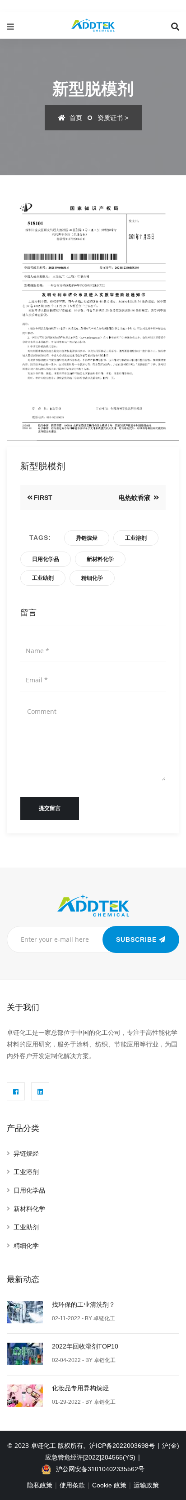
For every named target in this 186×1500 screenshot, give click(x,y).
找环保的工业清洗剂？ (83, 1304)
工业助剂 (43, 578)
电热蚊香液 (135, 497)
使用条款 (72, 1485)
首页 (75, 117)
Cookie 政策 (109, 1485)
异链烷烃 (87, 538)
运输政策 (146, 1485)
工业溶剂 (136, 538)
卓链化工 (104, 1318)
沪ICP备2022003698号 (122, 1445)
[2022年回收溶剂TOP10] (25, 1352)
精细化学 (92, 578)
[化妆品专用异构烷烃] (25, 1394)
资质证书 (110, 117)
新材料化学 (100, 559)
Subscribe (137, 939)
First (43, 497)
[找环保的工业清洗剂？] (25, 1311)
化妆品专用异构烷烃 (80, 1388)
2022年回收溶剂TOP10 (85, 1346)
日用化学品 (45, 559)
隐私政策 (39, 1485)
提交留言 (49, 808)
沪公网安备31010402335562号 (97, 1469)
